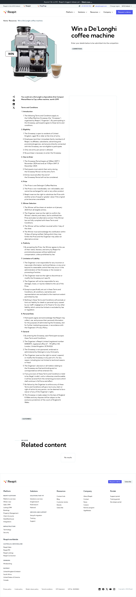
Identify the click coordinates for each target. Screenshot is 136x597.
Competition (77, 49)
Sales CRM (6, 504)
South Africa (7, 574)
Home (5, 21)
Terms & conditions (47, 589)
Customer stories (62, 502)
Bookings (6, 510)
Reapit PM (6, 550)
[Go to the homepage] (9, 12)
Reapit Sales (7, 547)
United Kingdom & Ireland (11, 571)
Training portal (115, 499)
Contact (86, 499)
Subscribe (60, 507)
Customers (27, 419)
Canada (5, 580)
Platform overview (9, 499)
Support (32, 521)
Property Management (10, 513)
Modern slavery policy (32, 589)
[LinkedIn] (99, 589)
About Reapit (88, 496)
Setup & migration (36, 515)
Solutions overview (36, 499)
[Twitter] (107, 589)
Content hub (61, 496)
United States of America (11, 577)
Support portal (115, 496)
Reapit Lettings (8, 553)
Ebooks (59, 505)
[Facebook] (103, 589)
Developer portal (115, 502)
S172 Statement (60, 589)
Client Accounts (8, 516)
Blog (58, 499)
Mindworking (7, 563)
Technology (7, 529)
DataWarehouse (8, 519)
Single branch (34, 502)
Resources (13, 21)
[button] (127, 6)
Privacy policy (7, 589)
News (85, 502)
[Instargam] (114, 589)
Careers (86, 505)
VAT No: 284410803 (73, 589)
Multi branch (34, 504)
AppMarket (87, 510)
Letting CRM (7, 507)
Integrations (7, 521)
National (33, 507)
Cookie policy (19, 589)
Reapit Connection (9, 555)
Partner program (89, 507)
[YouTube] (110, 589)
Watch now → (87, 2)
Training (32, 518)
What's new (7, 502)
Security (6, 532)
